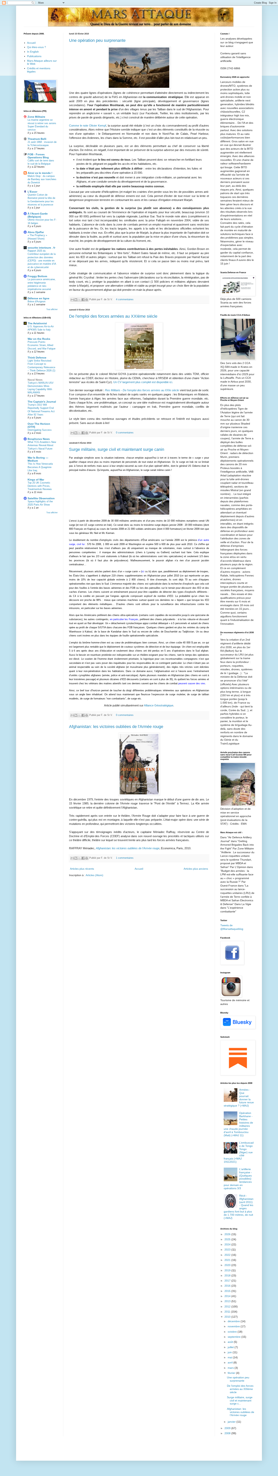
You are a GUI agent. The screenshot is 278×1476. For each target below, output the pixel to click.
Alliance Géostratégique (158, 705)
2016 (227, 1285)
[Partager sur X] (79, 300)
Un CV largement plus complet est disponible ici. (143, 382)
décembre (234, 1321)
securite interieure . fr (41, 247)
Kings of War (36, 479)
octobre (233, 1331)
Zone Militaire (36, 116)
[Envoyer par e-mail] (72, 300)
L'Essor (32, 191)
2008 (227, 1433)
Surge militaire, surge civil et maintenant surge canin (116, 449)
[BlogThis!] (76, 300)
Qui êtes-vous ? (36, 47)
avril (230, 1362)
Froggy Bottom (37, 276)
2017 (227, 1280)
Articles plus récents (82, 868)
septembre (234, 1336)
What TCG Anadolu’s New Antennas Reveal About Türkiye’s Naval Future (42, 445)
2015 (227, 1290)
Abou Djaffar (36, 232)
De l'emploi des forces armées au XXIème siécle (113, 316)
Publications (34, 56)
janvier (232, 1421)
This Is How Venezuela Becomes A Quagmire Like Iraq (40, 467)
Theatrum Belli (37, 138)
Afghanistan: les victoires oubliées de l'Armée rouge (116, 726)
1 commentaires (125, 858)
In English (33, 51)
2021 (227, 1259)
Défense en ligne (38, 298)
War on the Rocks (39, 338)
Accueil (139, 868)
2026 (227, 1234)
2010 (227, 1316)
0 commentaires (125, 432)
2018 (227, 1275)
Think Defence (37, 357)
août (231, 1341)
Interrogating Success (40, 429)
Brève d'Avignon (36, 301)
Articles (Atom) (94, 875)
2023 (227, 1249)
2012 (227, 1306)
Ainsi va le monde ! (40, 172)
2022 (227, 1254)
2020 (227, 1265)
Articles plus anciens (196, 868)
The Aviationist (37, 323)
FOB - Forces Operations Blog (38, 156)
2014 (227, 1296)
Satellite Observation (41, 498)
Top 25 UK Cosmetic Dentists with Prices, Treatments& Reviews (40, 486)
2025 (227, 1239)
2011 (227, 1311)
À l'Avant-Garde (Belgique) (38, 215)
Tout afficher (52, 309)
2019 (227, 1270)
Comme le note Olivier (87, 125)
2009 (227, 1428)
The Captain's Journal (42, 401)
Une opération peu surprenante (97, 40)
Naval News (35, 379)
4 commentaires (125, 299)
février (232, 1372)
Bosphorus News (39, 438)
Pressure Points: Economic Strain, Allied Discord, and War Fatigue (41, 345)
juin (230, 1352)
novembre (234, 1326)
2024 (227, 1244)
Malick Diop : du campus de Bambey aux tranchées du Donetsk (42, 179)
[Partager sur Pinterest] (87, 300)
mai (230, 1357)
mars (231, 1367)
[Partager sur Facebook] (83, 300)
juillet (231, 1347)
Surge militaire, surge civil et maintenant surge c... (239, 1400)
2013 (227, 1301)
